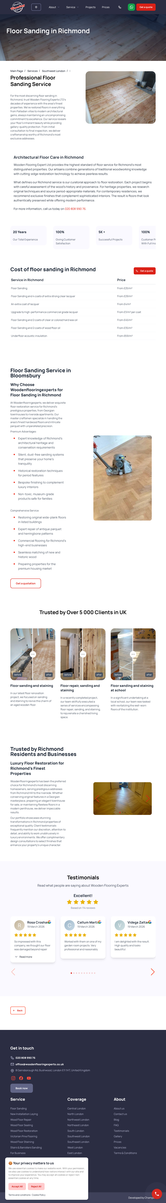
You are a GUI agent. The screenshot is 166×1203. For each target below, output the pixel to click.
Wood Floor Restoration (24, 1130)
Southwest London (78, 1136)
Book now (22, 1088)
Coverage (76, 1099)
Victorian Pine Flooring (23, 1136)
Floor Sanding (18, 1108)
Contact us (120, 1113)
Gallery (118, 1136)
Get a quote (146, 7)
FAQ (116, 1125)
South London (75, 1130)
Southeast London (78, 1141)
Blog (116, 1119)
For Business (17, 1153)
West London (75, 1147)
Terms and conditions (19, 1194)
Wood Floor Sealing (21, 1125)
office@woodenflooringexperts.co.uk (40, 1064)
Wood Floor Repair (20, 1119)
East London (74, 1153)
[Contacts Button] (157, 1194)
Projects (90, 7)
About (52, 7)
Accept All (17, 1186)
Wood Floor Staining (22, 1141)
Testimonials (121, 1130)
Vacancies (120, 1147)
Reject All (36, 1186)
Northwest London (78, 1119)
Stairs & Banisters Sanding (26, 1147)
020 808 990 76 (75, 209)
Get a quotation (26, 583)
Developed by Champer (142, 1197)
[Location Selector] (36, 7)
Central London (76, 1108)
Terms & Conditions (125, 1153)
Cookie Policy (38, 1194)
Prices (105, 7)
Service (70, 7)
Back (20, 1010)
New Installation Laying (24, 1113)
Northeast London (78, 1125)
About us (119, 1108)
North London (75, 1113)
